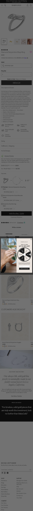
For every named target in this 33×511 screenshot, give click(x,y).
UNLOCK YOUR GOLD (24, 268)
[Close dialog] (31, 239)
